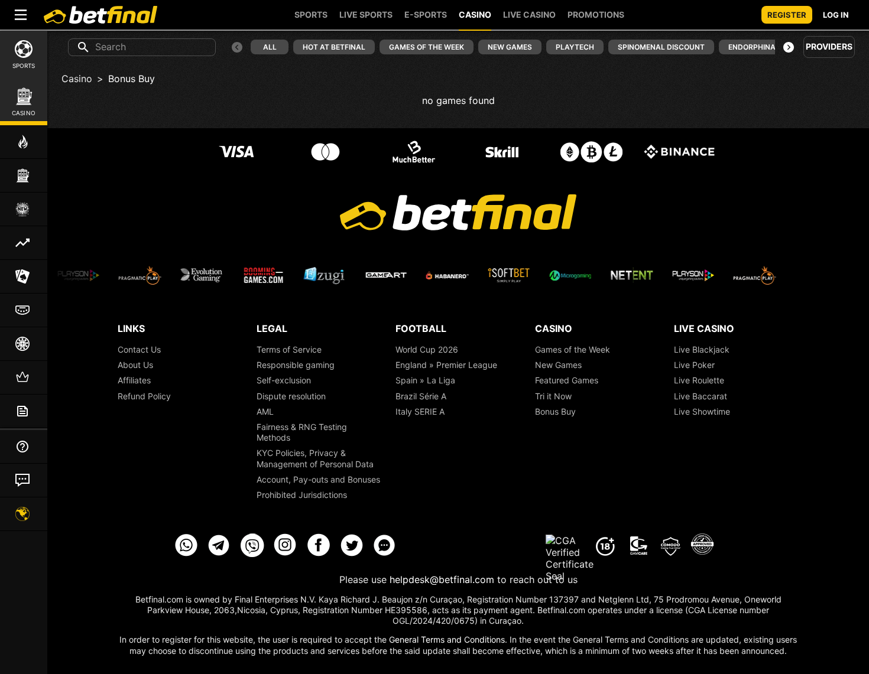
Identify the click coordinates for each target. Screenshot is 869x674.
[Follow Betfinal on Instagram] (285, 553)
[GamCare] (637, 546)
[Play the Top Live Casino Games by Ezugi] (806, 275)
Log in (836, 14)
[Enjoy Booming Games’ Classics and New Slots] (130, 275)
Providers (829, 46)
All (270, 47)
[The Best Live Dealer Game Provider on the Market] (68, 275)
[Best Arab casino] (701, 546)
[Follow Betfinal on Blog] (384, 553)
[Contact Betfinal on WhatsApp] (186, 553)
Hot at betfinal (334, 47)
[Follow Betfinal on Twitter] (351, 553)
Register (786, 14)
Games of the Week (426, 47)
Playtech (575, 47)
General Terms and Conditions (447, 639)
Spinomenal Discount (661, 47)
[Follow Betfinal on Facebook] (318, 553)
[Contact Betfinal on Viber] (252, 553)
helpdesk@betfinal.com (442, 579)
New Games (510, 47)
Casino (76, 78)
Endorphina (752, 47)
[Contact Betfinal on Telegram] (219, 553)
